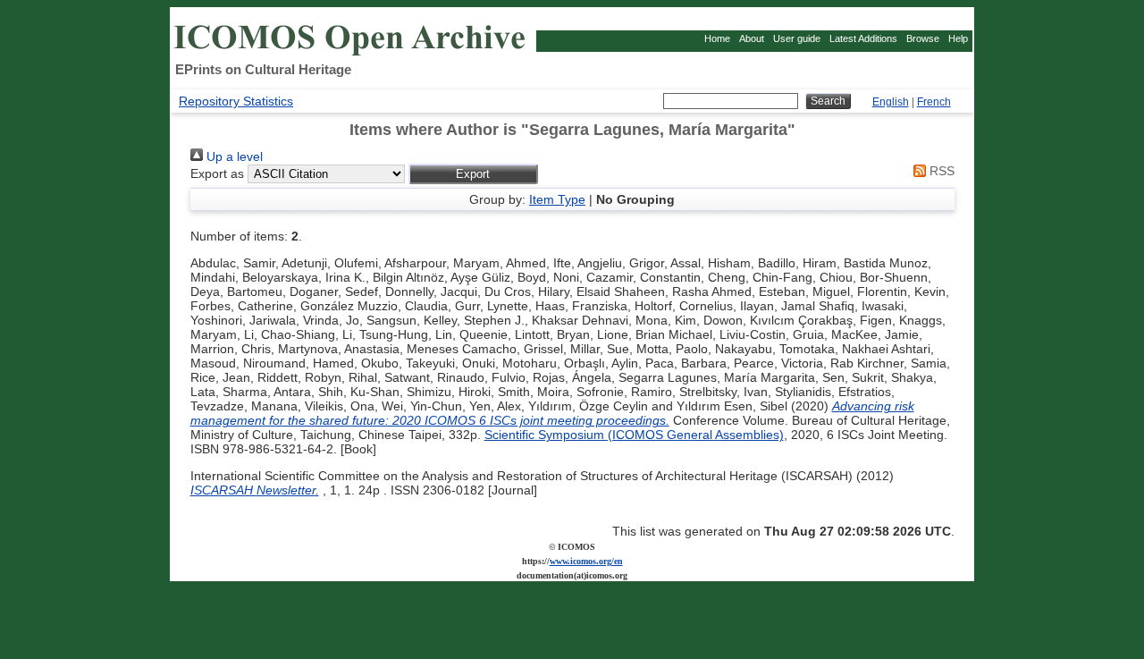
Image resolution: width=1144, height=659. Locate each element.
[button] (473, 174)
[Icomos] (352, 54)
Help (958, 38)
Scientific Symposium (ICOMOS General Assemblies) (634, 434)
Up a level (233, 156)
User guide (796, 38)
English (890, 102)
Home (717, 38)
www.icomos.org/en (586, 561)
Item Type (557, 199)
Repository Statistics (236, 101)
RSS (940, 171)
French (934, 102)
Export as (217, 173)
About (751, 38)
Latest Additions (863, 38)
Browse (922, 38)
